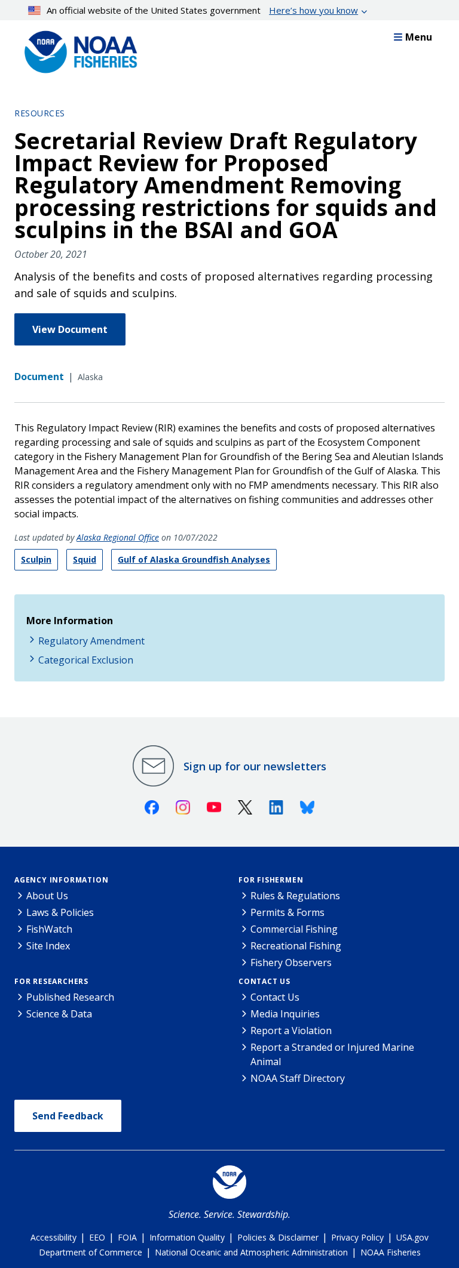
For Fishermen (270, 880)
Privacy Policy (357, 1237)
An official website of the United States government (202, 10)
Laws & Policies (60, 912)
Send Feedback (67, 1115)
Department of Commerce (90, 1252)
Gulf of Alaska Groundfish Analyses (194, 559)
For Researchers (51, 981)
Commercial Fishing (294, 929)
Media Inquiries (285, 1013)
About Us (47, 895)
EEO (97, 1237)
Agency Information (61, 880)
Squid (84, 559)
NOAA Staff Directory (297, 1078)
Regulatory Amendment (91, 640)
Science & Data (59, 1013)
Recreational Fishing (295, 945)
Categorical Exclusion (85, 660)
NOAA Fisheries (390, 1252)
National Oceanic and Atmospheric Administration (251, 1252)
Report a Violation (291, 1030)
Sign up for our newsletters (254, 766)
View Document (70, 329)
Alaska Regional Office (117, 537)
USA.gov (412, 1237)
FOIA (127, 1237)
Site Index (48, 945)
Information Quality (187, 1237)
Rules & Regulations (295, 895)
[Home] (77, 48)
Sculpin (36, 559)
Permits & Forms (287, 912)
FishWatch (49, 929)
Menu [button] (418, 37)
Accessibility (53, 1237)
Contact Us (264, 981)
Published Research (70, 997)
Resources (39, 113)
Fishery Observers (291, 962)
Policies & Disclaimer (278, 1237)
